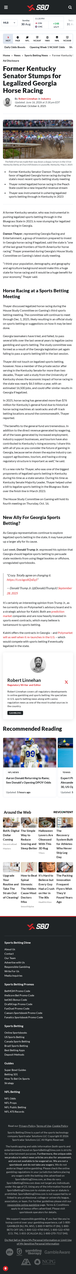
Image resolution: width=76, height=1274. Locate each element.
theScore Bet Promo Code (19, 991)
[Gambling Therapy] (33, 1248)
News (17, 55)
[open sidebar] (6, 7)
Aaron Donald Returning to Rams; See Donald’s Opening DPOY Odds (28, 776)
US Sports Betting (14, 1033)
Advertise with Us (14, 958)
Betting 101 (11, 1070)
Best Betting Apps (14, 1046)
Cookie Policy (60, 1122)
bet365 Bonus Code (15, 996)
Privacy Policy (27, 1122)
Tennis (66, 768)
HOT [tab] (8, 41)
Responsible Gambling (17, 963)
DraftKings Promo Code (18, 1000)
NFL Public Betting (15, 1103)
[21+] (10, 1248)
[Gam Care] (19, 1248)
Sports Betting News (36, 55)
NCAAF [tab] (37, 40)
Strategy (9, 1079)
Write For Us (11, 967)
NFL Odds (10, 1094)
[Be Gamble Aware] (57, 1248)
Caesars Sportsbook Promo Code (23, 1009)
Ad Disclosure (11, 60)
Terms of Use (43, 1122)
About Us (9, 945)
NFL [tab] (27, 40)
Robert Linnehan (27, 98)
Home (6, 55)
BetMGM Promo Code (17, 987)
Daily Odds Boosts (14, 47)
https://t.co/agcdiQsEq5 (22, 576)
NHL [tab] (57, 40)
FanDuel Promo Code (16, 1004)
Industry (46, 98)
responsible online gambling (23, 1201)
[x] (66, 678)
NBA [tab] (47, 40)
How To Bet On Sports (17, 1075)
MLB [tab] (17, 40)
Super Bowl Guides (15, 1066)
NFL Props (10, 1099)
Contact (9, 950)
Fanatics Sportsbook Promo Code (23, 1013)
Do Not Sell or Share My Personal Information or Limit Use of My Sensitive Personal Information (38, 1238)
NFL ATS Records (14, 1107)
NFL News (13, 768)
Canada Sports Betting (17, 1037)
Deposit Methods (14, 1050)
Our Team (10, 954)
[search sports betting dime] (70, 7)
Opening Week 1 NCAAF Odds (47, 47)
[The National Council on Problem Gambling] (44, 1258)
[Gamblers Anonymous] (26, 1258)
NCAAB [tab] (67, 40)
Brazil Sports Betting (16, 1042)
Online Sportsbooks (15, 1028)
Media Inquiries (13, 971)
